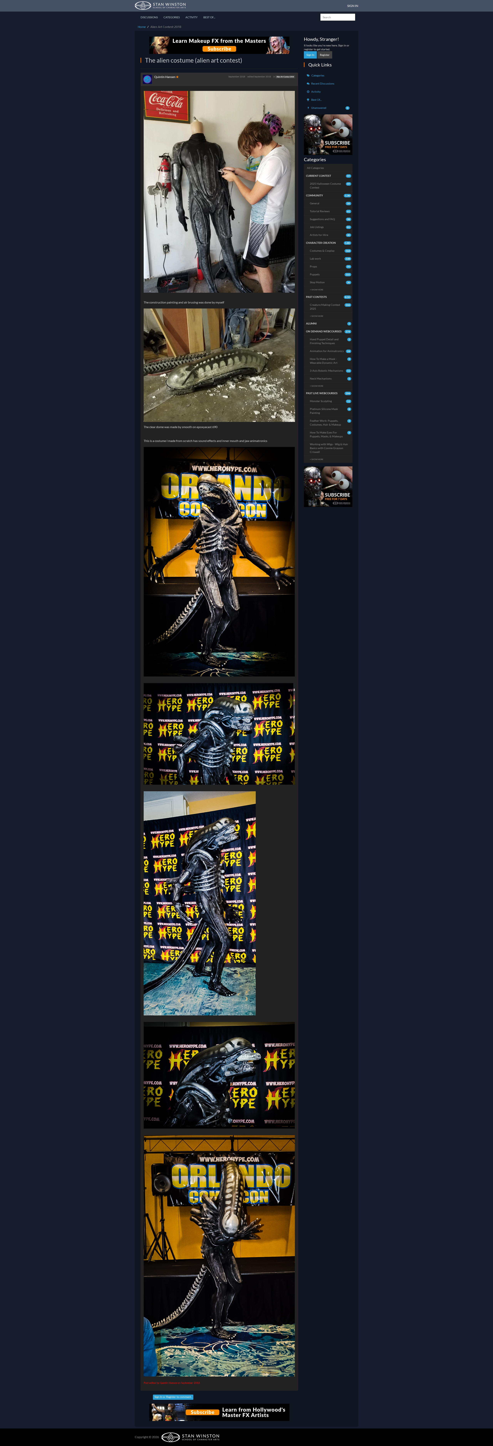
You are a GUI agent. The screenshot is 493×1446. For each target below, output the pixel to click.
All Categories (315, 167)
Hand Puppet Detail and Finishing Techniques (330, 341)
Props (330, 266)
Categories (171, 17)
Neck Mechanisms (330, 378)
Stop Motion (330, 282)
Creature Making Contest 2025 (330, 306)
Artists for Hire (330, 234)
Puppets (330, 274)
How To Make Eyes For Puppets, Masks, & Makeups (330, 434)
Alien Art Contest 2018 (285, 77)
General (330, 203)
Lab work (330, 258)
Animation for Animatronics (330, 351)
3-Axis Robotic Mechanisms (330, 370)
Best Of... (209, 17)
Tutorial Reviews (330, 211)
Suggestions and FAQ (330, 219)
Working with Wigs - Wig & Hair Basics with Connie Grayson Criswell (329, 448)
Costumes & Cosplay (330, 250)
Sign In (352, 6)
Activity (191, 17)
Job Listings (330, 227)
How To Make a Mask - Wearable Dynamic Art (330, 360)
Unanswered (329, 107)
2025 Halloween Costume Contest (330, 185)
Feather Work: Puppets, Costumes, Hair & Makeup (330, 422)
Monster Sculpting (330, 401)
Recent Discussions (322, 83)
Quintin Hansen (164, 77)
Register (171, 1396)
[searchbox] (337, 17)
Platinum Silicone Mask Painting (330, 410)
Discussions (149, 17)
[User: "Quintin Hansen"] (148, 79)
